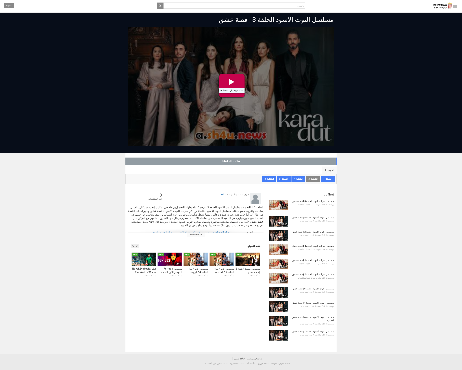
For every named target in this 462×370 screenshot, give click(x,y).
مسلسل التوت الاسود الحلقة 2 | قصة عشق (313, 231)
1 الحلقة (327, 178)
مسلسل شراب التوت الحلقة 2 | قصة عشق (313, 274)
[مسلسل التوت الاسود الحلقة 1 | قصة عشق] (278, 306)
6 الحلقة (269, 178)
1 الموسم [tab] (329, 170)
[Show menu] (454, 6)
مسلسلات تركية (199, 232)
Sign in (9, 5)
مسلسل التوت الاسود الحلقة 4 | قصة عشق (313, 217)
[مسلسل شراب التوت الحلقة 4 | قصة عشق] (278, 249)
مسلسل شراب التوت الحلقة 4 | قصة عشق (313, 246)
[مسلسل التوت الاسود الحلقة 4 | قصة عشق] (278, 221)
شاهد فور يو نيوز (254, 358)
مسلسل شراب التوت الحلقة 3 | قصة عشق (313, 201)
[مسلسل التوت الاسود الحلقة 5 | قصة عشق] (278, 292)
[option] (248, 269)
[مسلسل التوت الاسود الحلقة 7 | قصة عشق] (278, 335)
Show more (196, 234)
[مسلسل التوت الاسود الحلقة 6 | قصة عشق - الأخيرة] (278, 321)
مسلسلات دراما (182, 232)
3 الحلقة (313, 178)
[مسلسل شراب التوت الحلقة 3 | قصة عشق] (278, 205)
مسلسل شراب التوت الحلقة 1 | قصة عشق (313, 260)
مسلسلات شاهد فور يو (219, 232)
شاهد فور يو (239, 358)
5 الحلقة (283, 178)
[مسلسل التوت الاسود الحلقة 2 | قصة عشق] (278, 235)
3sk (223, 194)
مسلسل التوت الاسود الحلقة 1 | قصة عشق (313, 303)
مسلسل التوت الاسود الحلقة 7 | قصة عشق (313, 331)
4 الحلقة (298, 178)
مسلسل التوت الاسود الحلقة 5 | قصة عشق (313, 288)
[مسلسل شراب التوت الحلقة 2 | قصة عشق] (278, 278)
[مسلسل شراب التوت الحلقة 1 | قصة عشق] (278, 264)
